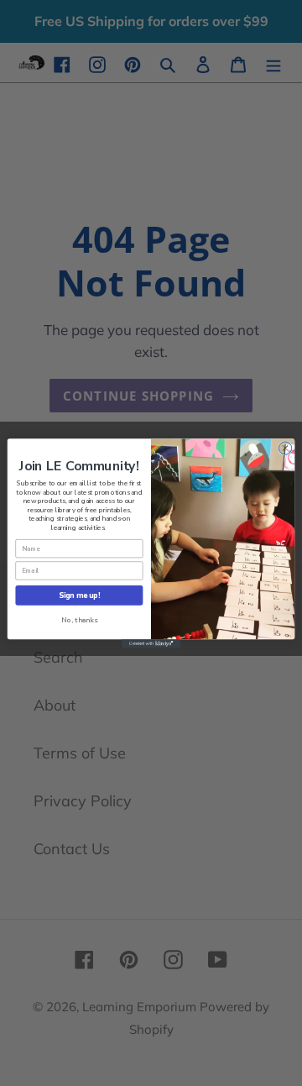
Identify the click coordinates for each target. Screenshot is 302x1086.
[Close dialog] (285, 447)
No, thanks (79, 620)
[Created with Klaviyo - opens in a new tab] (151, 643)
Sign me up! (79, 595)
